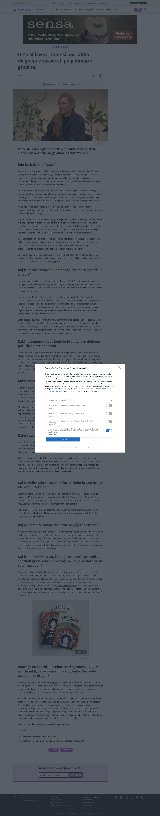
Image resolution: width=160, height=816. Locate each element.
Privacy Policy (93, 448)
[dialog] (80, 408)
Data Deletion (67, 448)
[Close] (120, 368)
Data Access (80, 448)
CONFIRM (63, 439)
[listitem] (80, 400)
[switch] (109, 405)
